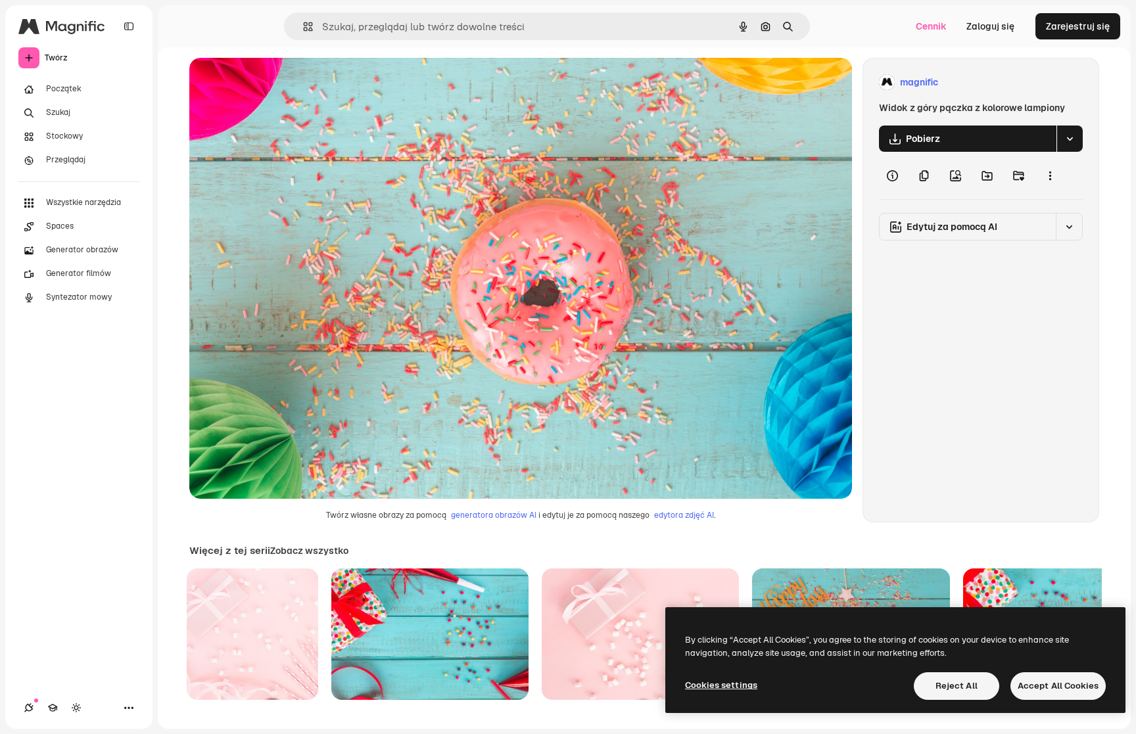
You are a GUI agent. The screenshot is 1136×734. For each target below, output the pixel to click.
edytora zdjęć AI (684, 515)
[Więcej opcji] (1050, 175)
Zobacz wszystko (309, 551)
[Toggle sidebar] (128, 26)
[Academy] (52, 707)
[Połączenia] (28, 707)
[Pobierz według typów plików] (1069, 139)
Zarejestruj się (1078, 26)
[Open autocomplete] (303, 27)
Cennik (931, 26)
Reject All (956, 685)
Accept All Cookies (1058, 685)
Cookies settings (721, 685)
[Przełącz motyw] (76, 707)
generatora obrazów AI (493, 515)
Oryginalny (280, 82)
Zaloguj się (990, 26)
